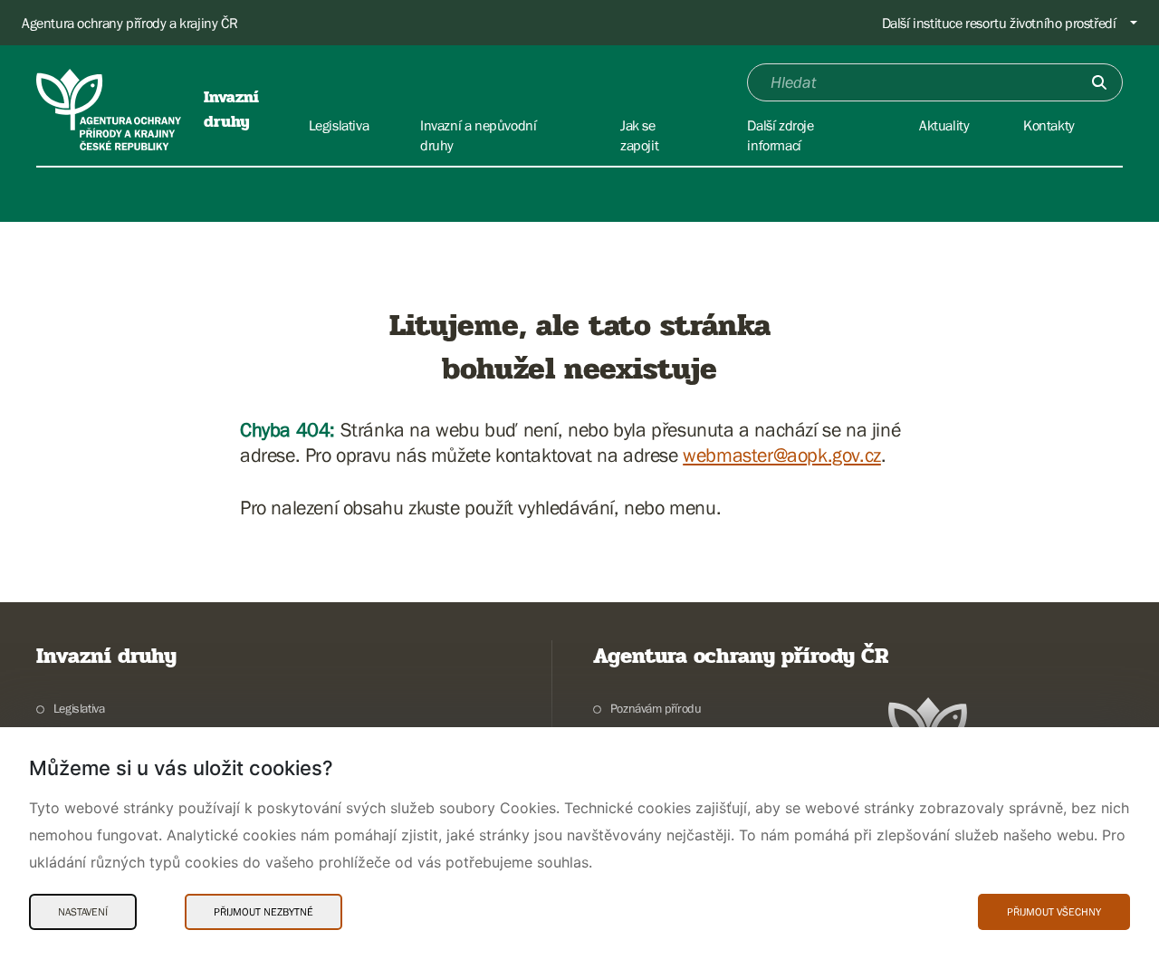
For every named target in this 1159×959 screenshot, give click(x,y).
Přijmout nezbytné (263, 912)
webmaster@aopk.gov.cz (782, 455)
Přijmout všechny (1054, 912)
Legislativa (78, 708)
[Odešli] (1099, 82)
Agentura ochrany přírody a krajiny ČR (129, 22)
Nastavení (83, 912)
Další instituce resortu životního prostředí (999, 22)
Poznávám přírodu (655, 708)
